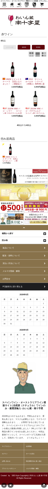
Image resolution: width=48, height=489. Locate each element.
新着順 (38, 47)
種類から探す (7, 233)
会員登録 (29, 446)
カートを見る (30, 453)
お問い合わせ (6, 461)
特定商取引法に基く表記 (33, 461)
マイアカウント (7, 446)
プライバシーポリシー (9, 468)
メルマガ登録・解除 (32, 468)
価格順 (24, 47)
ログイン (5, 453)
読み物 (5, 240)
